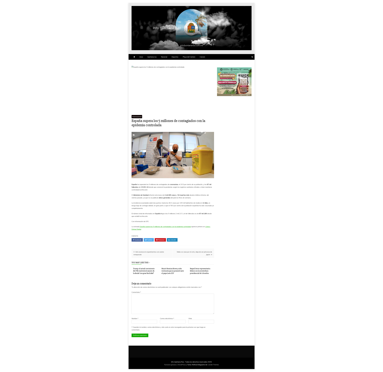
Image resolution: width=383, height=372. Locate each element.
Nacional (164, 57)
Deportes (175, 57)
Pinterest (160, 240)
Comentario (136, 292)
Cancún (202, 57)
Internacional (136, 117)
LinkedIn (173, 240)
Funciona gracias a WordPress (175, 365)
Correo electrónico (167, 318)
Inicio (141, 57)
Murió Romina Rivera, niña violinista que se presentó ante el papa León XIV (172, 270)
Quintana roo (152, 57)
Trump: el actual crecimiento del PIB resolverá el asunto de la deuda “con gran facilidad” (144, 270)
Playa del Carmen (189, 57)
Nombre (135, 318)
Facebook (137, 240)
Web (190, 318)
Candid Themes (213, 365)
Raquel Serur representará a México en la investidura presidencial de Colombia (200, 270)
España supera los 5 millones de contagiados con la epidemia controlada (165, 227)
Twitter (149, 240)
